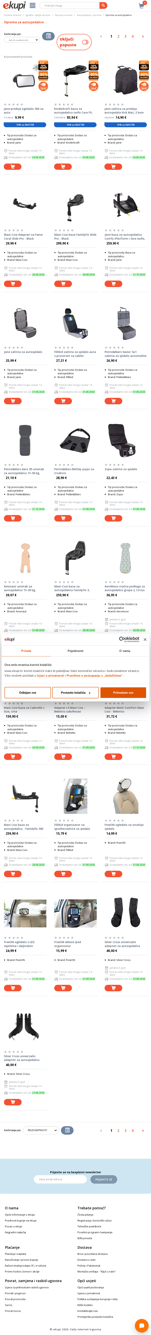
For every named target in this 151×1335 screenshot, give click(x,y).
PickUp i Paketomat (88, 1265)
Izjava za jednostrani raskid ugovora (27, 1287)
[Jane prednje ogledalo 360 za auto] (25, 80)
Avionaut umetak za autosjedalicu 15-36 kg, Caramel (20, 588)
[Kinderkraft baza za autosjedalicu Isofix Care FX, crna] (75, 80)
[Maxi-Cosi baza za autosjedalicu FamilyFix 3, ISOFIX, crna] (75, 557)
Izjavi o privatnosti (50, 675)
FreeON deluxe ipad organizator (67, 944)
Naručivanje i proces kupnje (21, 1259)
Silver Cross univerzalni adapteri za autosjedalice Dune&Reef (122, 944)
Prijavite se (103, 1179)
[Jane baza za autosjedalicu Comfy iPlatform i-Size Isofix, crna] (126, 206)
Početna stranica (12, 15)
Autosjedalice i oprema (89, 15)
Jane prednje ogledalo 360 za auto (23, 111)
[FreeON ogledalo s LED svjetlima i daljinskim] (25, 913)
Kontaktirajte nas (87, 1311)
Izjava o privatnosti (88, 1293)
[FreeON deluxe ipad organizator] (75, 913)
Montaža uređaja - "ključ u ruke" (96, 1271)
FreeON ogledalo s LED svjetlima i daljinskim (19, 944)
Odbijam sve (27, 692)
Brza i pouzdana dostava (92, 1254)
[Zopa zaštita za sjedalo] (126, 440)
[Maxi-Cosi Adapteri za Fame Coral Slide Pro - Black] (25, 206)
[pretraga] (103, 5)
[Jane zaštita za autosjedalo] (25, 323)
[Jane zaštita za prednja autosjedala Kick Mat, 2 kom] (125, 80)
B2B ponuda (84, 1238)
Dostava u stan (86, 1259)
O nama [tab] (124, 650)
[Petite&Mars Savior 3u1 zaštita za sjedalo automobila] (126, 323)
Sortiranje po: (12, 34)
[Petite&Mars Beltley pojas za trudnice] (75, 440)
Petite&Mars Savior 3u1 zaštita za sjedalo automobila (125, 354)
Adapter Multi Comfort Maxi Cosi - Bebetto (124, 709)
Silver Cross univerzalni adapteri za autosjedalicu (22, 1058)
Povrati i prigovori (15, 1293)
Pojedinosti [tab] (75, 650)
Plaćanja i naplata (15, 1254)
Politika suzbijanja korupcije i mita (97, 1299)
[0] (141, 3)
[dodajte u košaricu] (12, 167)
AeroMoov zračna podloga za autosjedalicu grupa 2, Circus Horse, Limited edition (125, 588)
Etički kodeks (85, 1305)
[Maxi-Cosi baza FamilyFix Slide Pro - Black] (75, 206)
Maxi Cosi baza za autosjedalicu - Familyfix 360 (23, 827)
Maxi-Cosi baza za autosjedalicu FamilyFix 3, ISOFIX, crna (72, 588)
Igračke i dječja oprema (38, 15)
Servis (8, 1305)
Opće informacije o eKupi (20, 1214)
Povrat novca (13, 1311)
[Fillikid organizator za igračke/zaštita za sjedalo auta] (75, 796)
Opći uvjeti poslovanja (90, 1287)
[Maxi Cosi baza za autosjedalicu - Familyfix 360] (25, 796)
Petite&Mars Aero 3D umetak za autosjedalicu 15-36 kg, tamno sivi (24, 471)
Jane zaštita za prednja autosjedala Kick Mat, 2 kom (124, 111)
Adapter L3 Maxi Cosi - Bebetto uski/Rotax (69, 709)
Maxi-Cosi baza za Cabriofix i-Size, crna (24, 709)
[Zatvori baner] (145, 639)
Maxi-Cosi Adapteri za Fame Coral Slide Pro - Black (23, 236)
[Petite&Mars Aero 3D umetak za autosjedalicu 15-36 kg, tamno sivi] (25, 440)
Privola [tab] (26, 650)
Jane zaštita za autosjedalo (23, 352)
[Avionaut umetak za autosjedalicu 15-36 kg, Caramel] (25, 557)
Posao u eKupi (13, 1226)
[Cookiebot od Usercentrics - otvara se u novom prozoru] (122, 639)
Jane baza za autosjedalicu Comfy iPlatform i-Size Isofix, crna (125, 237)
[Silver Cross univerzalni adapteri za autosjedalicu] (25, 1027)
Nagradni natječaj (15, 1232)
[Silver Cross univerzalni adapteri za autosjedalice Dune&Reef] (126, 913)
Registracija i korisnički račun (94, 1220)
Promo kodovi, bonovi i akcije (22, 1271)
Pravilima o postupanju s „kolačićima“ (95, 675)
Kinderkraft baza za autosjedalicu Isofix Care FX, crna (73, 111)
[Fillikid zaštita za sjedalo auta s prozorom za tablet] (75, 323)
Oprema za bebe (64, 15)
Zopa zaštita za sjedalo (121, 469)
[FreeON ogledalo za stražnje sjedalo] (126, 796)
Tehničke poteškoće (89, 1226)
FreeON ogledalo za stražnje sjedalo (124, 827)
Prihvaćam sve (123, 692)
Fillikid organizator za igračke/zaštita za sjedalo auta (72, 827)
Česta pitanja (85, 1214)
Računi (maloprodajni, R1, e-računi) (25, 1265)
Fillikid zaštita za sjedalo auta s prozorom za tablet (75, 354)
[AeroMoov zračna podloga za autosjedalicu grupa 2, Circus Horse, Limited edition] (126, 557)
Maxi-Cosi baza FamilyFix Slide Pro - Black (75, 236)
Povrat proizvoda (15, 1299)
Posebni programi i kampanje (94, 1232)
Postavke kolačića (73, 692)
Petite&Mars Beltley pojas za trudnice (74, 471)
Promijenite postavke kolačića (95, 1317)
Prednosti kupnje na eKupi (21, 1220)
